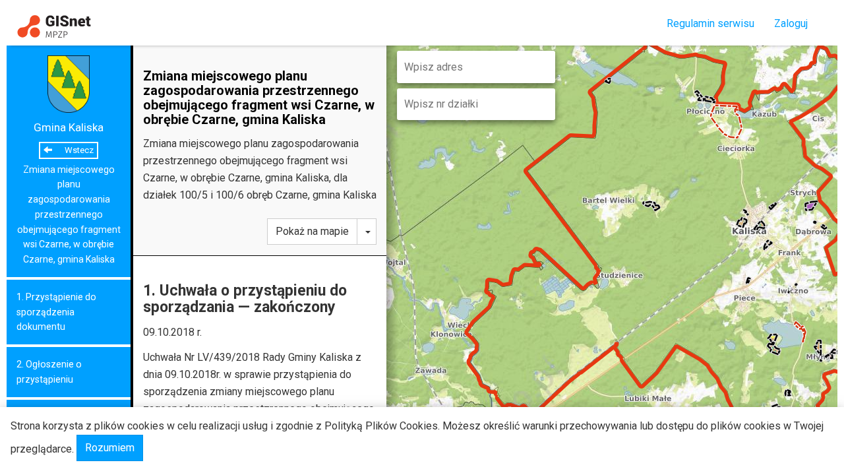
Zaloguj (791, 23)
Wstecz (78, 150)
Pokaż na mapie (312, 231)
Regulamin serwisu (710, 23)
